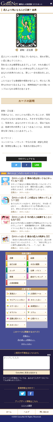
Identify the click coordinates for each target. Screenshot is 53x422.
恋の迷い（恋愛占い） (26, 340)
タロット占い (24, 192)
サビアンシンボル (17, 300)
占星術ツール (36, 294)
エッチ (12, 271)
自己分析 (13, 264)
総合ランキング (37, 277)
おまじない (14, 325)
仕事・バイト (36, 271)
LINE (37, 165)
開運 (11, 277)
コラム (33, 312)
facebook (26, 165)
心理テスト (35, 319)
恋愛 (11, 258)
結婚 (32, 258)
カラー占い (14, 306)
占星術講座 (14, 283)
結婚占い (14, 231)
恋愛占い (14, 192)
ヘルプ (26, 412)
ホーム (9, 412)
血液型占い (35, 306)
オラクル (13, 312)
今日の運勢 (35, 264)
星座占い (13, 294)
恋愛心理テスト (16, 319)
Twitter (16, 165)
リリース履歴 (26, 406)
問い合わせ (44, 412)
